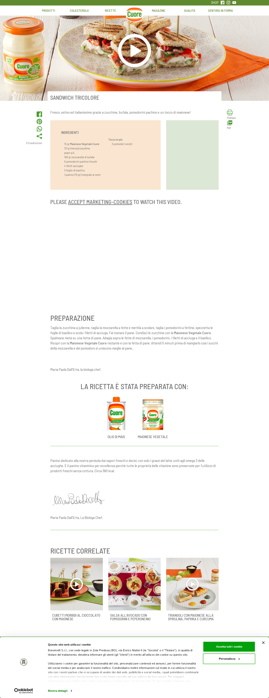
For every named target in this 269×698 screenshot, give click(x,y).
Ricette (110, 10)
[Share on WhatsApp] (39, 129)
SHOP (214, 2)
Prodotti (48, 10)
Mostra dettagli (58, 690)
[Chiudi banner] (263, 642)
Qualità (189, 10)
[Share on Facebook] (39, 114)
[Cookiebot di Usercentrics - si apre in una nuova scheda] (24, 691)
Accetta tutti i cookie (229, 646)
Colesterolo (79, 10)
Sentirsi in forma (220, 10)
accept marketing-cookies (100, 202)
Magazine (158, 10)
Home (134, 12)
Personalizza (227, 658)
